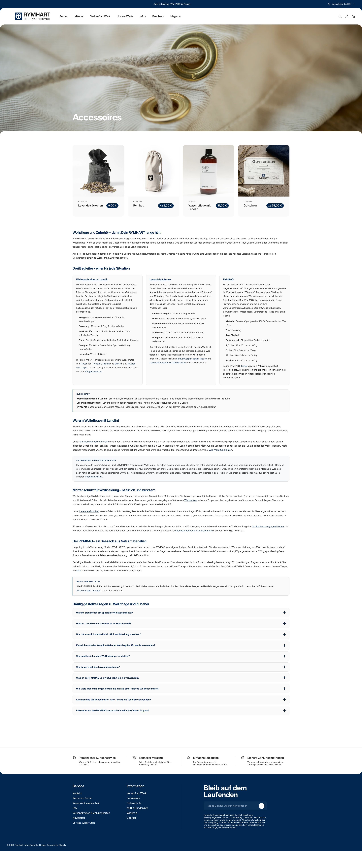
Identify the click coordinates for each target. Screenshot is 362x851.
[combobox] (341, 4)
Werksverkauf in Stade (88, 590)
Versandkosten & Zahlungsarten (91, 812)
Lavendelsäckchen (90, 205)
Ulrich (191, 201)
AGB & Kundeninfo (137, 807)
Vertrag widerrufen (84, 822)
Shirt (78, 570)
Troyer (83, 363)
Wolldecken (190, 500)
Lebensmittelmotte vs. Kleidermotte (167, 362)
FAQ (75, 807)
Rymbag (138, 205)
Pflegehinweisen (93, 371)
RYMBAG (228, 279)
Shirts (118, 363)
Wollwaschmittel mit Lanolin (92, 279)
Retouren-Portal (82, 798)
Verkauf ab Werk (137, 793)
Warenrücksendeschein (86, 803)
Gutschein (250, 205)
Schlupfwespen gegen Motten (191, 358)
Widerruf (132, 812)
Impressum (133, 798)
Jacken (106, 363)
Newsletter (79, 817)
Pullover (97, 363)
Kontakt (77, 793)
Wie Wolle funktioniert (220, 449)
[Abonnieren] (261, 806)
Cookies (131, 817)
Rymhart (82, 201)
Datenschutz (134, 803)
